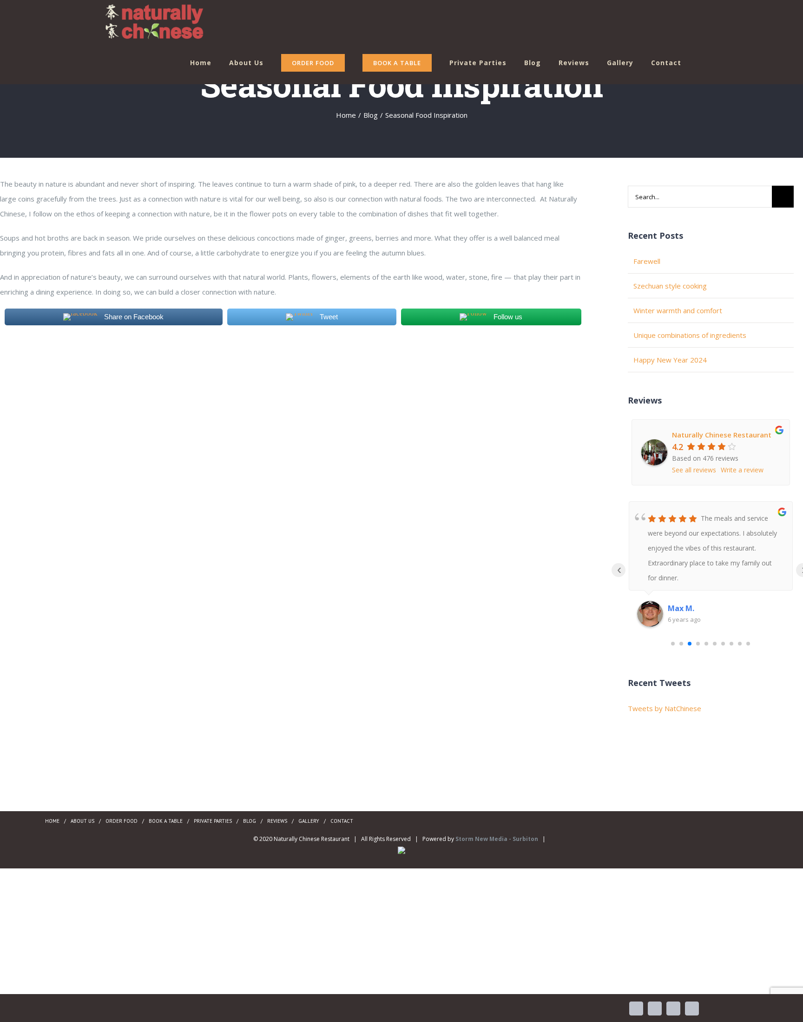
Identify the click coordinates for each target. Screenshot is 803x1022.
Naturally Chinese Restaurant (721, 434)
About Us (82, 821)
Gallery (308, 821)
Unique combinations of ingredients (689, 335)
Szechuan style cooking (670, 285)
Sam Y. (680, 608)
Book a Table (166, 821)
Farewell (646, 261)
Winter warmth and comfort (677, 310)
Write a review (742, 469)
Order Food (121, 821)
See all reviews (694, 469)
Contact (341, 821)
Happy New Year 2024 (670, 359)
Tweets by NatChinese (664, 708)
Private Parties (213, 821)
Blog (249, 821)
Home (52, 821)
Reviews (277, 821)
